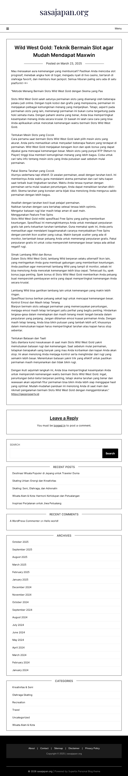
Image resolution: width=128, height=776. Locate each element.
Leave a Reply (64, 418)
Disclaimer (74, 748)
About (31, 748)
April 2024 (18, 647)
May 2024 (18, 639)
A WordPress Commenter (25, 520)
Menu (118, 28)
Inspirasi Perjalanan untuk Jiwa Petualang (36, 503)
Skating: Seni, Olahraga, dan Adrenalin (34, 488)
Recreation (18, 702)
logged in (60, 425)
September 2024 (22, 609)
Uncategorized (21, 717)
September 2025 (22, 549)
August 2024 (20, 617)
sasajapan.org (64, 11)
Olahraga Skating (22, 694)
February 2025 (21, 572)
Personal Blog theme (89, 771)
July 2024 (18, 624)
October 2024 (20, 602)
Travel (16, 709)
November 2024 (22, 594)
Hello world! (51, 520)
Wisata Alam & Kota (23, 724)
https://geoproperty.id (25, 394)
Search (15, 444)
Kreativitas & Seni (22, 687)
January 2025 (20, 579)
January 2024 (20, 670)
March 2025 (19, 564)
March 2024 (19, 655)
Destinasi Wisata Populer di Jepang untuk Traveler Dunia (45, 473)
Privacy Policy (92, 748)
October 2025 (20, 541)
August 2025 (19, 557)
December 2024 (22, 587)
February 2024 (21, 662)
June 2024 (18, 632)
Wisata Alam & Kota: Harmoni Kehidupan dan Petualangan (46, 495)
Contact (44, 748)
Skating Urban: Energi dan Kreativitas (34, 480)
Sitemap (58, 748)
